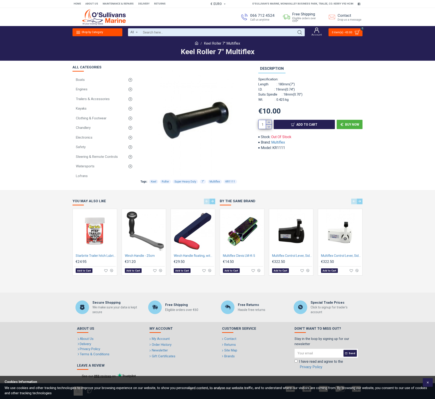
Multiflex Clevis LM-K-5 (239, 255)
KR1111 (230, 181)
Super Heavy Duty (185, 181)
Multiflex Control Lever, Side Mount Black (292, 255)
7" (203, 181)
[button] (207, 201)
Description (272, 68)
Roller (165, 181)
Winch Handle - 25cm (140, 255)
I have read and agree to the (321, 364)
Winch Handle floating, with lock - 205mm (194, 255)
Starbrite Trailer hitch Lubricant (96, 255)
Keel (153, 181)
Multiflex (278, 142)
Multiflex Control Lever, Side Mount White (341, 255)
